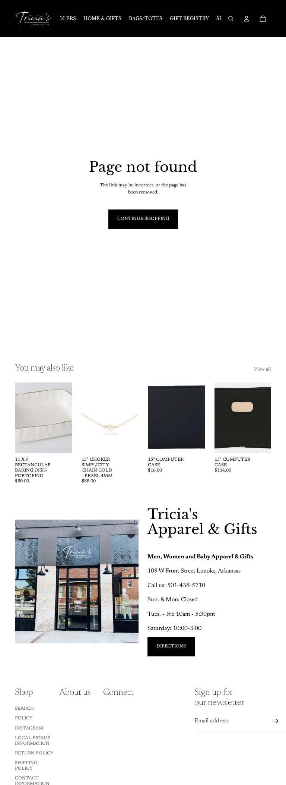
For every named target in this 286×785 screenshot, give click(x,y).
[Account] (246, 18)
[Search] (231, 18)
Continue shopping (143, 219)
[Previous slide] (23, 418)
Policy (24, 718)
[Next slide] (63, 418)
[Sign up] (275, 721)
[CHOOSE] (259, 442)
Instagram (29, 728)
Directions (171, 646)
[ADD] (60, 442)
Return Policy (34, 753)
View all (262, 369)
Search (24, 708)
